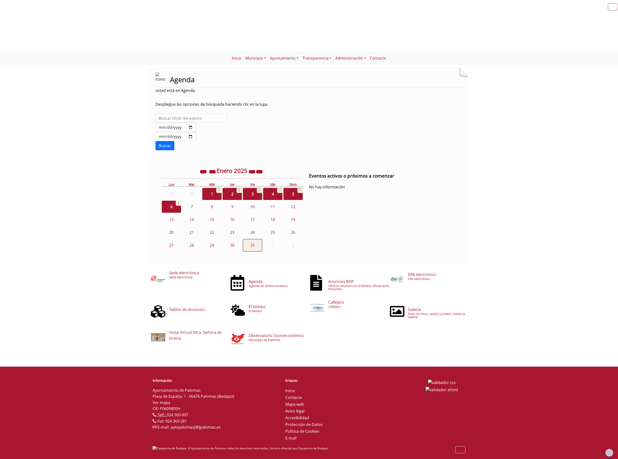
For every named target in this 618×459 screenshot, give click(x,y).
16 (232, 219)
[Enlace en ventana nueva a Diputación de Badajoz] (170, 448)
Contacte (378, 58)
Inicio (236, 58)
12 (293, 206)
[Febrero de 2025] (259, 171)
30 (232, 245)
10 (252, 206)
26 (293, 232)
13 (171, 219)
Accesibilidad (297, 417)
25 (273, 232)
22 (212, 232)
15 (212, 219)
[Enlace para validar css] (442, 382)
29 (212, 245)
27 (171, 245)
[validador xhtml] (442, 389)
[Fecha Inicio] (175, 127)
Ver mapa (161, 402)
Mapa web (294, 404)
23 (232, 232)
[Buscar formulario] (164, 145)
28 (192, 245)
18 (273, 219)
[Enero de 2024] (203, 171)
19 (293, 219)
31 (252, 245)
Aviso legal (294, 411)
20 (171, 232)
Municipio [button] (254, 58)
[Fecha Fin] (175, 136)
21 (192, 232)
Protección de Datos (304, 424)
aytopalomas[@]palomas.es (195, 427)
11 (273, 206)
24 (252, 232)
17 (252, 219)
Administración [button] (349, 58)
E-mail (290, 438)
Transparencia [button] (315, 58)
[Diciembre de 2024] (213, 171)
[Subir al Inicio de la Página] (609, 453)
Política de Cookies (302, 431)
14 (192, 219)
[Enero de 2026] (252, 171)
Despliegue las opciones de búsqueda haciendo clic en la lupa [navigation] (211, 104)
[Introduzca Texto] (190, 118)
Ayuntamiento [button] (283, 58)
